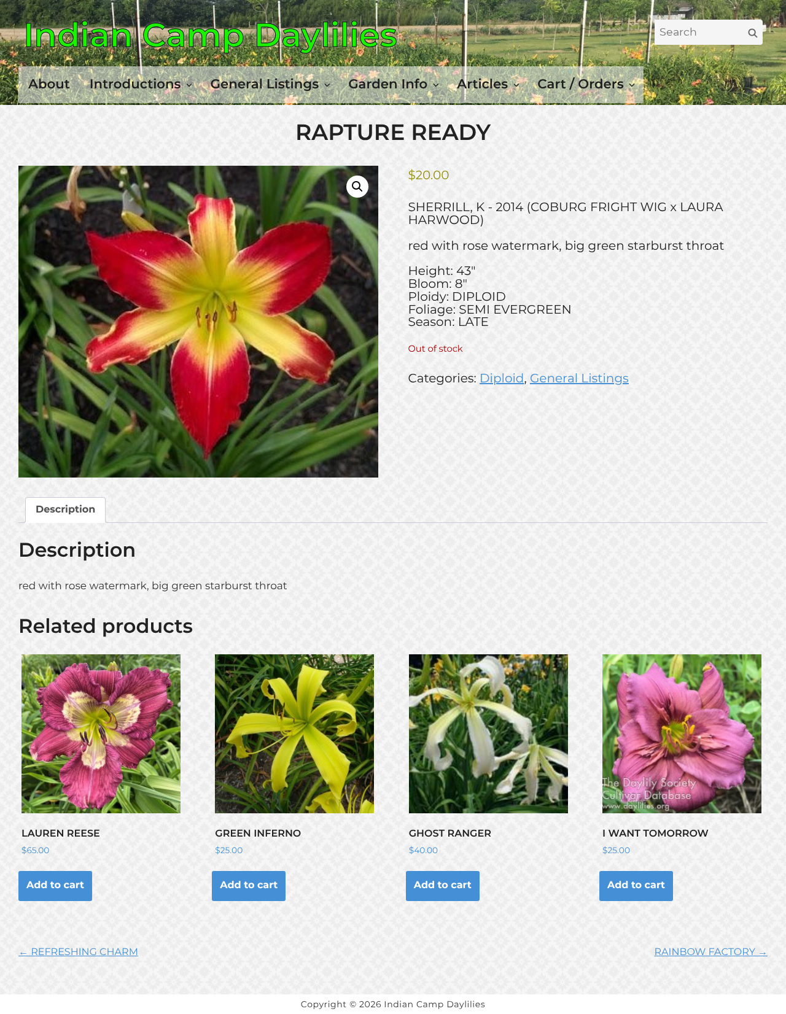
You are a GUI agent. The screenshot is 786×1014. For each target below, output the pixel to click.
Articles (482, 84)
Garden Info (387, 84)
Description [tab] (65, 510)
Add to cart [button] (55, 885)
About (49, 84)
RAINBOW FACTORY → (711, 952)
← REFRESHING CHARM (78, 952)
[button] (357, 187)
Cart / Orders (580, 84)
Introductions (135, 84)
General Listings (265, 84)
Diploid (502, 378)
